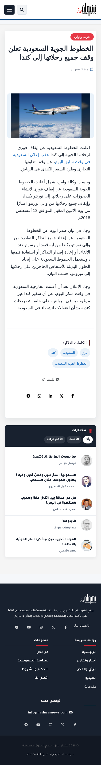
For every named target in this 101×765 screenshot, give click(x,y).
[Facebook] (72, 394)
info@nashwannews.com (48, 713)
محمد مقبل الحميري (62, 486)
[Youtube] (28, 627)
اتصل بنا (41, 678)
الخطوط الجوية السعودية (71, 363)
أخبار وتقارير (86, 661)
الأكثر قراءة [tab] (55, 439)
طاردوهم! (69, 521)
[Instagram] (41, 627)
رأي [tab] (87, 439)
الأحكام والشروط (35, 669)
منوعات (90, 687)
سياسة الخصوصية (33, 661)
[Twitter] (61, 394)
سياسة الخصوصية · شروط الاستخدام (50, 754)
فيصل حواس (67, 463)
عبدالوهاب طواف (65, 528)
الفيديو (90, 678)
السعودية (69, 352)
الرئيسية (89, 652)
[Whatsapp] (39, 394)
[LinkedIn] (50, 394)
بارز (85, 352)
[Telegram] (28, 394)
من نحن (42, 652)
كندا (52, 352)
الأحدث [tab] (74, 439)
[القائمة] (9, 10)
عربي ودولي (82, 37)
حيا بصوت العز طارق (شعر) (54, 457)
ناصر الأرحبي (67, 551)
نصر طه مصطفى (64, 509)
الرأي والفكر (87, 669)
